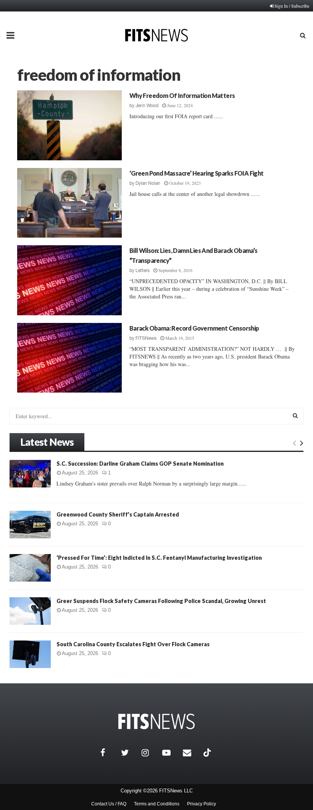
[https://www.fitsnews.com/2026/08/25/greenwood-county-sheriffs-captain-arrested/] (30, 524)
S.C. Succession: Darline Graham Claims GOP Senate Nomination (140, 463)
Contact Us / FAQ (108, 804)
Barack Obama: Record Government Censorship (194, 328)
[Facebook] (108, 752)
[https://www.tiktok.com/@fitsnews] (208, 752)
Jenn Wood (147, 105)
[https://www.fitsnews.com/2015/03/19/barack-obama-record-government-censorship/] (69, 358)
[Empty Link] (294, 442)
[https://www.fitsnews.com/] (156, 721)
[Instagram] (150, 752)
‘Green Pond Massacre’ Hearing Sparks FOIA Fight (196, 173)
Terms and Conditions (156, 804)
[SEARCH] (295, 415)
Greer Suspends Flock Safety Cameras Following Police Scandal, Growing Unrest (161, 601)
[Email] (191, 752)
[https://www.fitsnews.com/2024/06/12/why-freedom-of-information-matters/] (69, 125)
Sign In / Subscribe (291, 6)
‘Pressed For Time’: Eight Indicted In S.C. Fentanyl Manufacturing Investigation (159, 557)
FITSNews (146, 338)
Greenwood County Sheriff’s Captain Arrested (117, 514)
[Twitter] (129, 752)
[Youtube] (170, 752)
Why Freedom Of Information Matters (182, 95)
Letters (143, 270)
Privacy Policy (201, 804)
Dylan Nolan (148, 183)
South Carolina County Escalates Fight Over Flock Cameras (133, 644)
